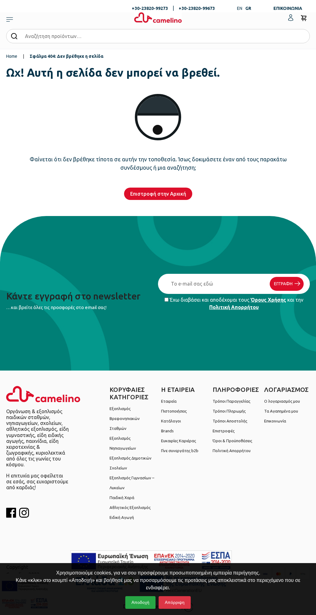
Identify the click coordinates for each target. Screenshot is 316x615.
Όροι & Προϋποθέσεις (232, 441)
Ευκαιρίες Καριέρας (178, 441)
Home (11, 56)
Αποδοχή (140, 602)
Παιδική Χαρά (122, 497)
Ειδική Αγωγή (122, 517)
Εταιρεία (169, 401)
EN (239, 8)
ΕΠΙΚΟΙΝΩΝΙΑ (287, 8)
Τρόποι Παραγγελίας (231, 401)
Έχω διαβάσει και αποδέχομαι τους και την (235, 303)
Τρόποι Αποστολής (230, 421)
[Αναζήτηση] (14, 36)
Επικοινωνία (275, 421)
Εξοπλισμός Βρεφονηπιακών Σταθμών (125, 418)
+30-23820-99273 (150, 8)
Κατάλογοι (171, 421)
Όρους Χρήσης (268, 300)
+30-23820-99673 (197, 8)
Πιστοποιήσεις (174, 411)
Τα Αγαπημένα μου (281, 411)
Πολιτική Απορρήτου (234, 307)
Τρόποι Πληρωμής (229, 411)
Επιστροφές (224, 431)
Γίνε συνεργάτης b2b (179, 450)
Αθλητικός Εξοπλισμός (130, 507)
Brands (167, 431)
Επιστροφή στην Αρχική (158, 194)
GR (248, 8)
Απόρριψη (175, 602)
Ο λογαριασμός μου (282, 401)
